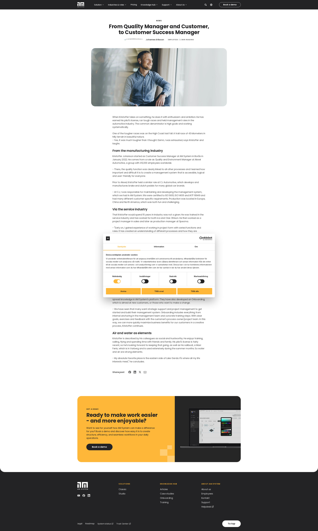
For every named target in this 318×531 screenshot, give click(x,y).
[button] (205, 5)
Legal (79, 523)
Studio (122, 493)
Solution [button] (97, 4)
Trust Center (122, 523)
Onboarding (166, 498)
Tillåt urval (159, 291)
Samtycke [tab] (122, 247)
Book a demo (230, 4)
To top (231, 523)
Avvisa (123, 291)
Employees (173, 40)
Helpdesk (206, 506)
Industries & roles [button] (116, 4)
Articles (164, 489)
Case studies (167, 493)
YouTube (78, 496)
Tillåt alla (195, 291)
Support (205, 502)
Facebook (130, 372)
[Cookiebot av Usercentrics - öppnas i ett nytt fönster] (201, 238)
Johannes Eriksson (155, 39)
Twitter (140, 372)
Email (145, 372)
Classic (122, 489)
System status (104, 523)
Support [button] (166, 4)
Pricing (134, 4)
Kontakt (205, 498)
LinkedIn (135, 372)
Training (164, 502)
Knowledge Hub (168, 484)
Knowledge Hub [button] (148, 4)
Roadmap (90, 523)
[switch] (145, 281)
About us (206, 489)
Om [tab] (196, 247)
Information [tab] (159, 247)
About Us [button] (180, 4)
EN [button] (213, 5)
